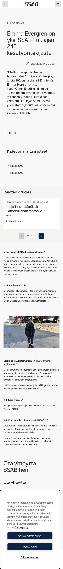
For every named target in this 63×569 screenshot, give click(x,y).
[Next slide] (41, 236)
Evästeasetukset (30, 557)
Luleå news (16, 165)
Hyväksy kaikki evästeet (29, 535)
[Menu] (58, 4)
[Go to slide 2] (31, 236)
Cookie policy (21, 527)
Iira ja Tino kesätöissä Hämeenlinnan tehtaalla (24, 209)
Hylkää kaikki (30, 546)
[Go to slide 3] (35, 236)
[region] (30, 529)
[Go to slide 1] (28, 236)
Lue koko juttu (15, 221)
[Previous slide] (21, 236)
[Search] (5, 4)
